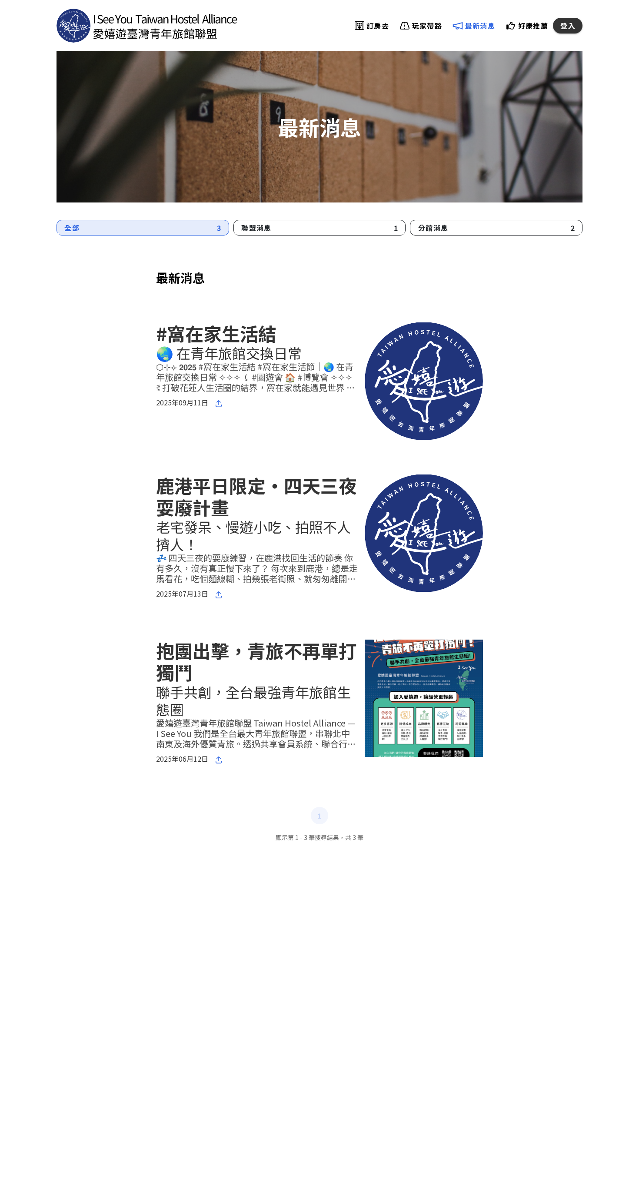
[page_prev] (297, 815)
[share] (218, 403)
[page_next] (341, 815)
